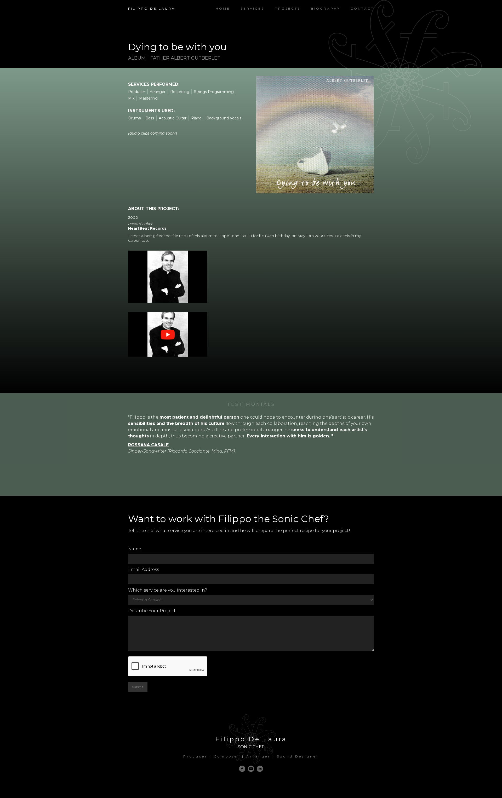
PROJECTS (287, 8)
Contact (362, 8)
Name (134, 548)
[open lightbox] (167, 280)
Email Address (143, 569)
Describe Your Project (152, 610)
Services (252, 8)
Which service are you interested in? (167, 590)
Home (223, 8)
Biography (325, 8)
